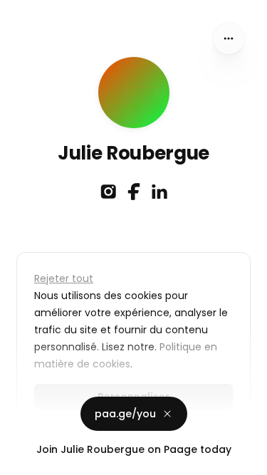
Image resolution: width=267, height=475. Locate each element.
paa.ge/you (125, 413)
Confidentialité (38, 460)
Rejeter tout (63, 278)
